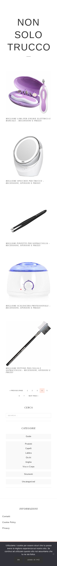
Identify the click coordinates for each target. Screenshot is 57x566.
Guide (28, 436)
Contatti (6, 516)
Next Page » (33, 396)
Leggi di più (33, 560)
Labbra (28, 453)
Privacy (6, 528)
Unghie (28, 462)
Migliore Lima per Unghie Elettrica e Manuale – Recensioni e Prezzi (28, 120)
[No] (53, 553)
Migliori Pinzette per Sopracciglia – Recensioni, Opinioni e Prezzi (28, 244)
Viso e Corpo (28, 467)
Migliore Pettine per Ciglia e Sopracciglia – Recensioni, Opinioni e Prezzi (28, 370)
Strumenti (28, 474)
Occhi (28, 457)
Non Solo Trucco (28, 34)
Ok (18, 560)
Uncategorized (28, 482)
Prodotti (28, 444)
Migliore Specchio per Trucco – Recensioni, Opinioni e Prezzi (25, 182)
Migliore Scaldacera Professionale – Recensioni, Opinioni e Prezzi (28, 307)
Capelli (28, 448)
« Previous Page (16, 390)
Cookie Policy (9, 522)
